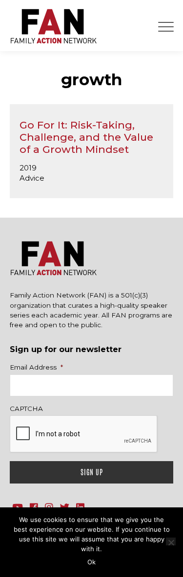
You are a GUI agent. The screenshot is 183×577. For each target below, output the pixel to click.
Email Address (36, 367)
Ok (91, 562)
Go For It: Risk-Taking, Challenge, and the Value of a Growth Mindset (86, 137)
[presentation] (84, 434)
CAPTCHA (26, 408)
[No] (171, 541)
